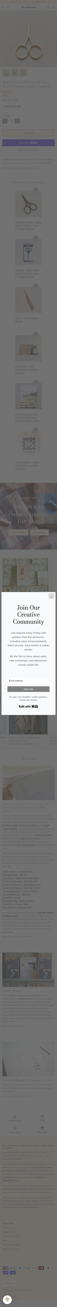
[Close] (51, 596)
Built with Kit (28, 706)
